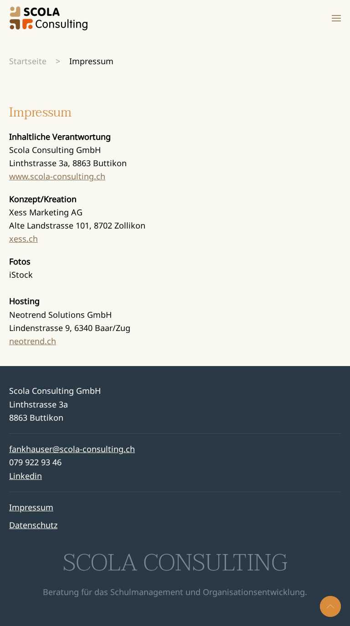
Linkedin (25, 475)
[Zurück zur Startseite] (48, 18)
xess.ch (23, 238)
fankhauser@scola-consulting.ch (72, 448)
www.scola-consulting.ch (57, 176)
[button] (336, 18)
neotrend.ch (32, 341)
